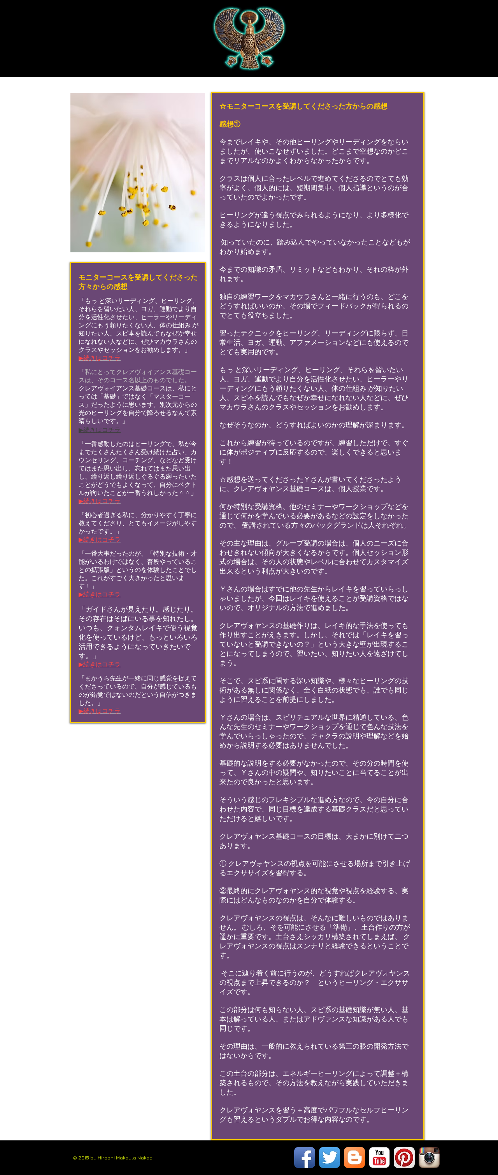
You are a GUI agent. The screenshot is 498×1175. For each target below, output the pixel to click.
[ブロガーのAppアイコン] (354, 1157)
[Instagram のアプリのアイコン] (429, 1157)
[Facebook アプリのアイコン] (304, 1157)
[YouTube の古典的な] (379, 1157)
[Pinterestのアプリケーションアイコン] (404, 1157)
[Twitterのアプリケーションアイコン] (329, 1157)
